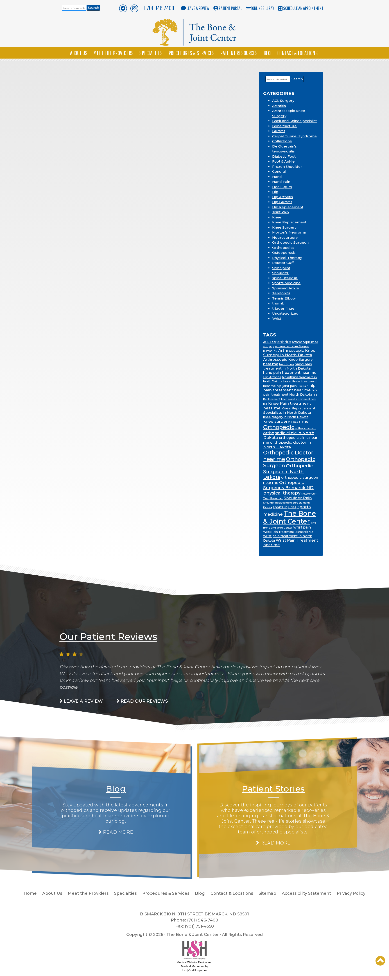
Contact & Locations (297, 53)
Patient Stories (273, 789)
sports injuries (284, 507)
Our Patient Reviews (108, 636)
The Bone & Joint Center (289, 517)
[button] (380, 960)
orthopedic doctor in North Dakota (287, 444)
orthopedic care (305, 428)
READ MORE (117, 832)
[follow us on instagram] (134, 8)
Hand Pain (281, 181)
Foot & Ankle (283, 161)
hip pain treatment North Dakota (290, 392)
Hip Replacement (287, 207)
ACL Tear (269, 342)
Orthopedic (278, 427)
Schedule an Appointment (303, 8)
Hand (277, 177)
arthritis (284, 342)
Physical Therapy (287, 258)
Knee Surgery (284, 227)
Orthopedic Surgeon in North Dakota (288, 471)
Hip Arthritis (282, 197)
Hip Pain (303, 386)
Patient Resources (239, 53)
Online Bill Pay (263, 8)
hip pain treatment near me (289, 387)
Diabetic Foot (284, 156)
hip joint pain (287, 386)
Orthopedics (283, 247)
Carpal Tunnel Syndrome (294, 136)
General (279, 171)
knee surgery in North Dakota (285, 417)
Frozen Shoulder (287, 166)
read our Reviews (144, 701)
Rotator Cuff (283, 263)
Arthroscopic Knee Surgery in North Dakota (289, 352)
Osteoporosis (284, 252)
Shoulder (280, 273)
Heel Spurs (282, 187)
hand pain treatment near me (289, 372)
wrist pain (302, 527)
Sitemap (267, 893)
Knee (276, 217)
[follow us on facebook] (123, 8)
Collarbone (282, 141)
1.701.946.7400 (159, 8)
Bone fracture (284, 126)
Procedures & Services (192, 53)
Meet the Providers (113, 53)
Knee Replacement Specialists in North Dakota (289, 410)
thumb (278, 303)
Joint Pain (280, 212)
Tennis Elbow (284, 298)
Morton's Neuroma (289, 232)
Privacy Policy (351, 893)
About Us (78, 53)
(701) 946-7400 (202, 920)
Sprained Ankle (285, 288)
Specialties (151, 53)
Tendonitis (281, 293)
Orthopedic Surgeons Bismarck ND (288, 485)
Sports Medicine (286, 283)
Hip (275, 192)
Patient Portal (230, 8)
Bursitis (278, 131)
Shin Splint (281, 268)
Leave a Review (198, 8)
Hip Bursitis (282, 202)
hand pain (286, 364)
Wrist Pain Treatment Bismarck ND (288, 531)
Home (30, 893)
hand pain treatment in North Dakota (287, 366)
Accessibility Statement (306, 893)
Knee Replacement (289, 222)
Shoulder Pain (298, 498)
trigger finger (284, 308)
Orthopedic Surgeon (290, 242)
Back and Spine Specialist (294, 121)
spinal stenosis (285, 278)
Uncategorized (285, 313)
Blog (268, 53)
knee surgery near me (285, 421)
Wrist (276, 318)
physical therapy (282, 493)
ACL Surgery (283, 100)
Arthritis (279, 106)
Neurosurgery (285, 237)
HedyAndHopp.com (194, 970)
